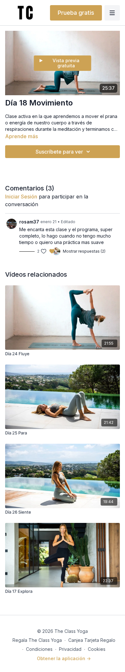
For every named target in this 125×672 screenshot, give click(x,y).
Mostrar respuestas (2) (84, 251)
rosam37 (29, 221)
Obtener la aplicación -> (64, 658)
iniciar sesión (21, 196)
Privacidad (70, 649)
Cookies (96, 649)
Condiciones (39, 649)
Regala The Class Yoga (37, 640)
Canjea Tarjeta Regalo (91, 640)
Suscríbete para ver (59, 151)
